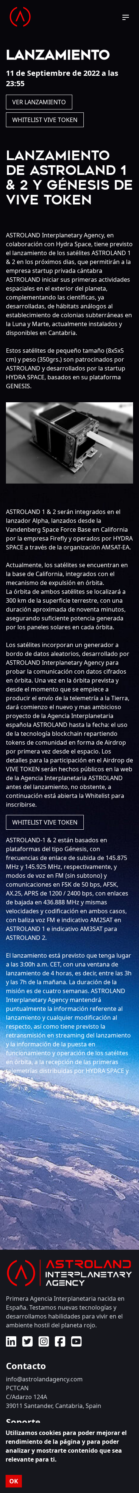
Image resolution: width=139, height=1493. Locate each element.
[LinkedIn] (11, 1344)
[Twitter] (27, 1344)
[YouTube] (76, 1344)
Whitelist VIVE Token (44, 120)
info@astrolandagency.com (44, 1379)
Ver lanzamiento (39, 102)
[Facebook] (60, 1344)
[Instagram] (44, 1344)
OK (13, 1481)
